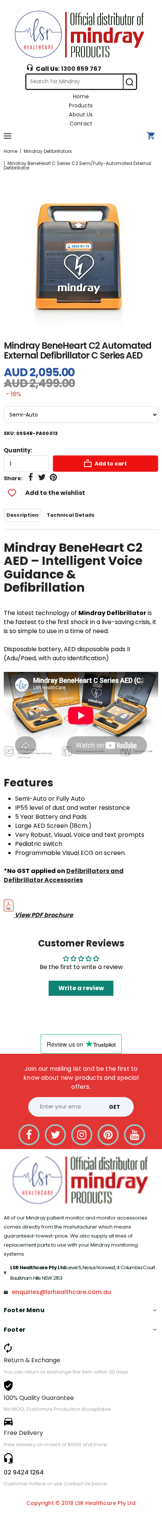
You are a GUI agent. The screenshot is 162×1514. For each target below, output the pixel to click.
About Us (81, 114)
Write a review (81, 988)
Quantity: (18, 450)
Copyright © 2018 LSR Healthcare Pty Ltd (81, 1503)
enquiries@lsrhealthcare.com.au (61, 1292)
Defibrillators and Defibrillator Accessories (64, 875)
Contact (81, 123)
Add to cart (110, 463)
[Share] (30, 477)
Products (81, 105)
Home (81, 96)
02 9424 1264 (24, 1472)
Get (114, 1107)
